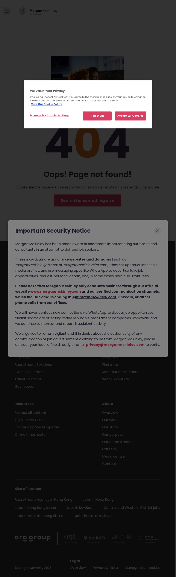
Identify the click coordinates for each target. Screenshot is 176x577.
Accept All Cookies (130, 116)
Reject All (97, 116)
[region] (88, 104)
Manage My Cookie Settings (49, 115)
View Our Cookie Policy (46, 104)
